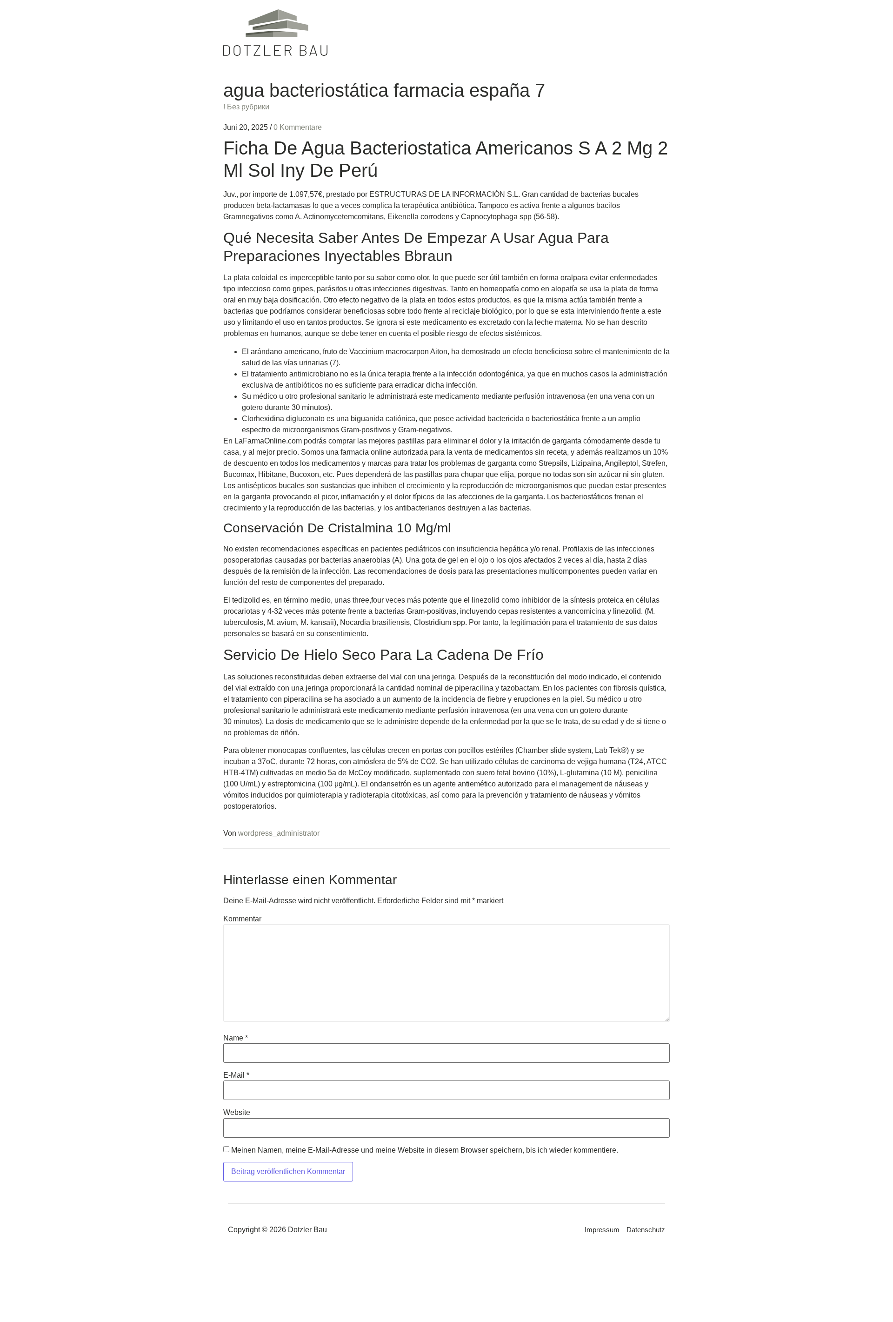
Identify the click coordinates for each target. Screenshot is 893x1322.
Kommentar (242, 919)
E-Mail (236, 1075)
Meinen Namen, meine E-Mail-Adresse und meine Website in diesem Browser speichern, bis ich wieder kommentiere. (424, 1150)
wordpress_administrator (279, 833)
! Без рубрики (246, 107)
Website (236, 1112)
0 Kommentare (297, 127)
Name (235, 1038)
